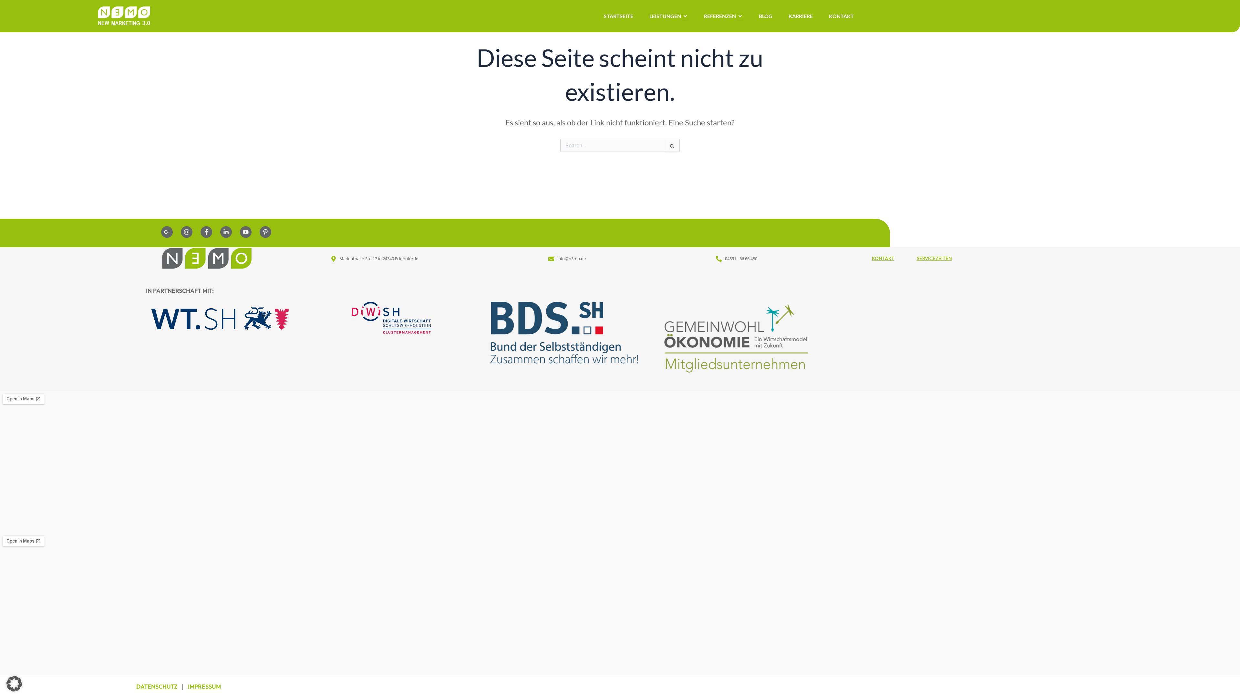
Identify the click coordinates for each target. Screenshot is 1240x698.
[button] (14, 684)
